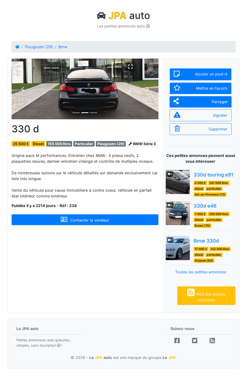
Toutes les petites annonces (200, 272)
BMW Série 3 (144, 144)
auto (129, 15)
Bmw (62, 46)
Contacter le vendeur (89, 220)
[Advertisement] (85, 270)
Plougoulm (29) (39, 46)
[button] (23, 89)
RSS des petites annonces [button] (211, 297)
